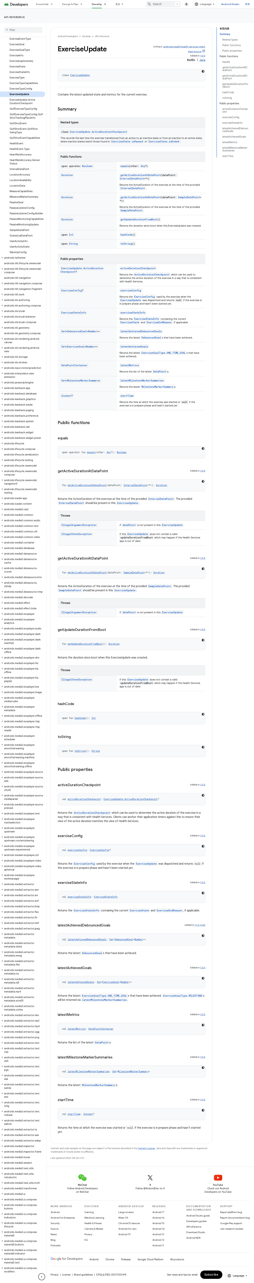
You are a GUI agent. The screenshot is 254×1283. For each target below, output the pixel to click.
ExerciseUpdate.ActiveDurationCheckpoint (98, 131)
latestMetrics (129, 365)
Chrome (109, 1259)
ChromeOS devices (129, 1223)
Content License (146, 1148)
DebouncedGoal (77, 331)
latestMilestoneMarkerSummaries (142, 380)
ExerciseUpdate (80, 75)
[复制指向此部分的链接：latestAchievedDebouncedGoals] (113, 926)
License (66, 1274)
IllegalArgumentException (78, 525)
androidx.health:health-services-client (184, 46)
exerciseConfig (130, 290)
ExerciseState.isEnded (164, 141)
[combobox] (163, 4)
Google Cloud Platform (150, 1259)
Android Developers (68, 36)
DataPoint (159, 371)
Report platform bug (231, 1212)
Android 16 (158, 1217)
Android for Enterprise (63, 1217)
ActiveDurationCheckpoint (152, 274)
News (54, 1234)
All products (177, 1259)
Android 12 (158, 1239)
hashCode (126, 234)
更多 (117, 4)
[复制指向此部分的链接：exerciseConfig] (85, 836)
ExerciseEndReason (159, 322)
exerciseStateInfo (132, 312)
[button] (22, 258)
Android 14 (158, 1228)
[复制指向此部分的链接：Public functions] (93, 423)
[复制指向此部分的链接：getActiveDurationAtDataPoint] (111, 471)
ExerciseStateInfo (73, 312)
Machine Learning (94, 1217)
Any (143, 166)
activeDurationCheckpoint (138, 268)
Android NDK (193, 1237)
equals (124, 166)
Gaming (89, 1212)
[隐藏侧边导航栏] (41, 1276)
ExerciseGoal (76, 346)
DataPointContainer (74, 365)
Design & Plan (70, 4)
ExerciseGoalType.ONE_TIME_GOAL (164, 352)
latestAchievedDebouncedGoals (141, 331)
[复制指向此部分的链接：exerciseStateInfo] (90, 883)
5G (86, 1239)
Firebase (126, 1259)
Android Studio (230, 4)
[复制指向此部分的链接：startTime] (77, 1100)
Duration (67, 175)
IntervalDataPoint (132, 178)
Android (55, 1212)
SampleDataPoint (189, 197)
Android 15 (158, 1223)
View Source (194, 51)
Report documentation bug (235, 1217)
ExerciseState (129, 322)
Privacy (88, 1234)
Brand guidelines (83, 1274)
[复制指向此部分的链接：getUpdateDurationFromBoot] (109, 630)
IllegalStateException (76, 534)
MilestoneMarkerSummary (83, 380)
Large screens (126, 1212)
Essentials (42, 4)
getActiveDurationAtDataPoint (140, 175)
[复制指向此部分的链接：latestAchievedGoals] (95, 968)
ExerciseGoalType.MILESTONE (182, 995)
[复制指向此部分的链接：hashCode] (77, 704)
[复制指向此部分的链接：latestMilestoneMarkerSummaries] (115, 1058)
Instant (66, 395)
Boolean (87, 166)
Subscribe (211, 1274)
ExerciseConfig (71, 290)
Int (71, 234)
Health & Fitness (93, 1223)
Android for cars (127, 1228)
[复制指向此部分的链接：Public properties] (96, 770)
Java (202, 60)
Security (55, 1223)
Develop (97, 4)
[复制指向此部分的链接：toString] (74, 737)
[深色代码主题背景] (203, 71)
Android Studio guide (198, 1215)
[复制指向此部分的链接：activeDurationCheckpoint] (104, 785)
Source (54, 1228)
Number (92, 331)
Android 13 (158, 1234)
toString (126, 243)
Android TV (124, 1234)
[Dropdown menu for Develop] (106, 4)
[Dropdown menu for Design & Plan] (83, 4)
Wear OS (123, 1217)
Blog (53, 1239)
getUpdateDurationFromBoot (138, 219)
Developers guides (196, 1221)
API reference (14, 17)
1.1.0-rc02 (200, 925)
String (73, 243)
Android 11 (158, 1245)
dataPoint (129, 525)
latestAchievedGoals (134, 346)
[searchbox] (23, 30)
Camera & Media (93, 1228)
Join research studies (231, 1228)
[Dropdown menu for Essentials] (53, 4)
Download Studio (195, 1232)
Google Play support (231, 1223)
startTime (127, 395)
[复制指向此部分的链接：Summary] (80, 109)
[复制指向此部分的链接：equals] (71, 438)
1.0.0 (202, 55)
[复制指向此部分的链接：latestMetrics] (82, 1015)
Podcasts (55, 1245)
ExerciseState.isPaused (127, 141)
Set (63, 331)
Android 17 (158, 1212)
